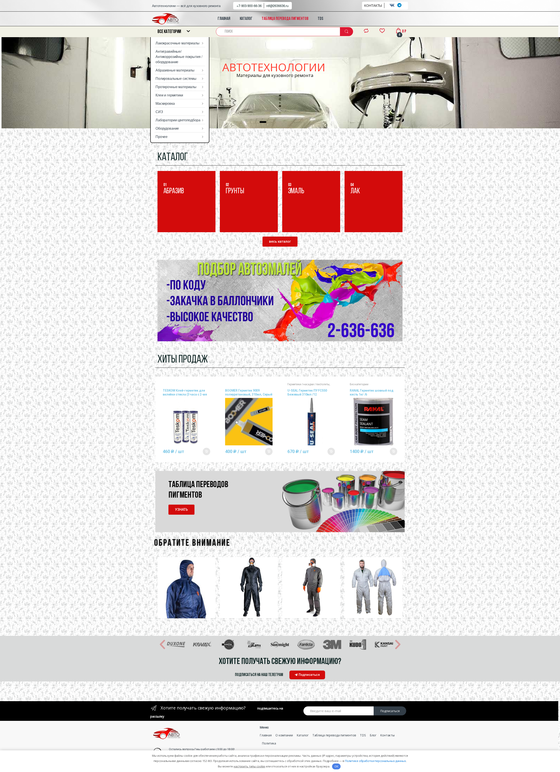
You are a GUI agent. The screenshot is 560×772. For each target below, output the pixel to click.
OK (336, 766)
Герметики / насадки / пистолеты (308, 384)
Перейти (179, 219)
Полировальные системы (176, 78)
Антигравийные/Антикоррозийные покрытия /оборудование (179, 56)
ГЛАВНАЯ (224, 19)
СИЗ (159, 111)
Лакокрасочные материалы (178, 42)
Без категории (359, 384)
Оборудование (167, 128)
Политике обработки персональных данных (375, 761)
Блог (373, 735)
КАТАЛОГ (246, 19)
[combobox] (278, 31)
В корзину (206, 451)
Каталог (303, 735)
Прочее (162, 136)
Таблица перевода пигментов (334, 735)
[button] (279, 242)
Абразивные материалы (175, 70)
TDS (320, 19)
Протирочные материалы (176, 86)
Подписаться (390, 711)
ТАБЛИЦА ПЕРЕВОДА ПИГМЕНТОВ (285, 19)
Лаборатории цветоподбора (178, 119)
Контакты (387, 735)
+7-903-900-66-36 (249, 5)
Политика (269, 743)
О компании (284, 735)
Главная (266, 735)
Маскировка (165, 103)
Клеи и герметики (169, 95)
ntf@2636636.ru (277, 5)
